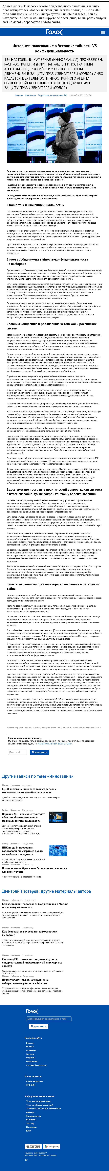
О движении (31, 1061)
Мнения (30, 1046)
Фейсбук (30, 1112)
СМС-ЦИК (30, 1085)
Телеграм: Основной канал (39, 1101)
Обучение (30, 1057)
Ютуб (28, 1130)
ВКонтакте (31, 1119)
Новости (30, 1043)
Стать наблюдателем (36, 1065)
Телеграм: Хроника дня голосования (43, 1108)
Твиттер (30, 1123)
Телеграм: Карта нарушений (39, 1105)
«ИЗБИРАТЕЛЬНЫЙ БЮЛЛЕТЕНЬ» (55, 743)
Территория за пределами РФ (52, 95)
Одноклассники (33, 1116)
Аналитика (31, 1050)
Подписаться (39, 752)
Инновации (30, 95)
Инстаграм (31, 1127)
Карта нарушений (34, 1081)
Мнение (19, 95)
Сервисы (30, 1054)
